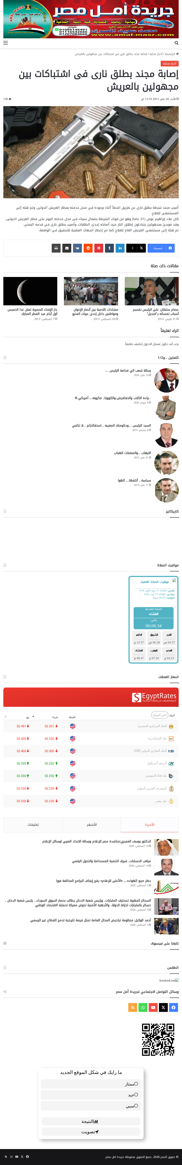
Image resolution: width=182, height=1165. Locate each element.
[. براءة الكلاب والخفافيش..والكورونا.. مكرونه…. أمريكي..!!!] (166, 408)
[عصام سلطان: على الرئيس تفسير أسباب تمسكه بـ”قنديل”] (152, 291)
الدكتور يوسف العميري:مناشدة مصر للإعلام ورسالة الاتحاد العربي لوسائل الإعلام (96, 841)
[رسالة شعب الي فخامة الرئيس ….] (166, 380)
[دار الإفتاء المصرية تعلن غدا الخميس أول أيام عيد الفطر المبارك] (30, 291)
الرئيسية (170, 54)
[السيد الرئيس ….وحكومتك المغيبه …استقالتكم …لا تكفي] (166, 435)
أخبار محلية (155, 54)
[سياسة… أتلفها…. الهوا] (166, 490)
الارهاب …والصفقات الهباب (132, 453)
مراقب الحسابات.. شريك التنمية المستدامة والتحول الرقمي (111, 861)
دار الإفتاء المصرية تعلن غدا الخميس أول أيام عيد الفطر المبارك (32, 312)
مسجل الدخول (151, 344)
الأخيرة (150, 825)
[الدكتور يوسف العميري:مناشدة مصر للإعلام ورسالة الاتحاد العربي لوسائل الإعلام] (166, 847)
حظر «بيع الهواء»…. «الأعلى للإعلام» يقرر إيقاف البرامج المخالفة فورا (103, 881)
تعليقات (33, 825)
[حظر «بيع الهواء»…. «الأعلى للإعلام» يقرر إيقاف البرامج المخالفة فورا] (166, 887)
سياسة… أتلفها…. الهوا (134, 480)
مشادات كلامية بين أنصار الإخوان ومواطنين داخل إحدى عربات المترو (95, 312)
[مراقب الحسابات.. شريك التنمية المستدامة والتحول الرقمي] (166, 867)
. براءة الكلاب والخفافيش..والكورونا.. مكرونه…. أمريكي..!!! (113, 398)
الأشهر (92, 825)
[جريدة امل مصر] (91, 19)
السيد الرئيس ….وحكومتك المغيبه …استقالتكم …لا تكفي (111, 426)
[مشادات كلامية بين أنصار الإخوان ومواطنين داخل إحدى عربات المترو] (91, 291)
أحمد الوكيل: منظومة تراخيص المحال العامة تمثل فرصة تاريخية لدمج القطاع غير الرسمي (90, 920)
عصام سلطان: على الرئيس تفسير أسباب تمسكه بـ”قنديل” (156, 312)
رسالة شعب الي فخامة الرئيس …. (128, 371)
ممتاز (129, 1083)
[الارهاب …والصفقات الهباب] (166, 463)
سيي (130, 1105)
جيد (131, 1094)
